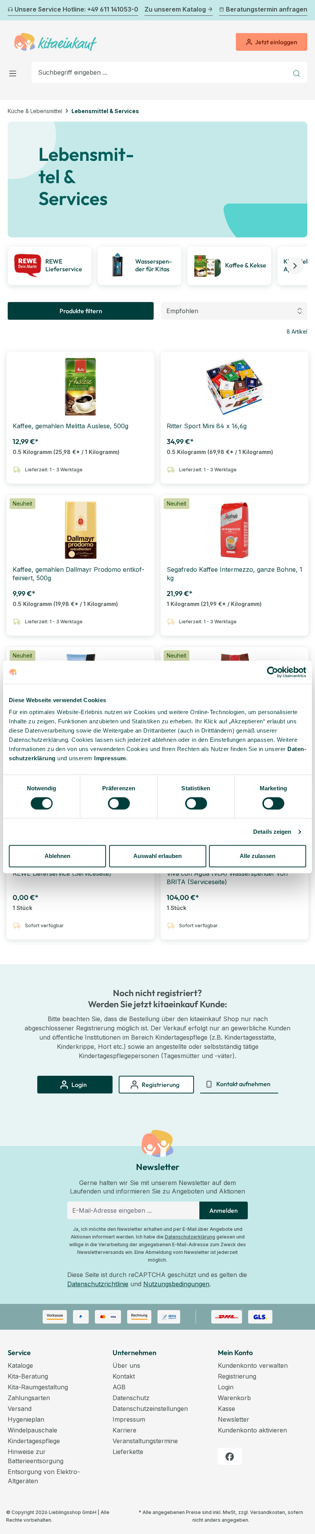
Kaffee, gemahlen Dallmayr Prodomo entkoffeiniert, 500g (78, 574)
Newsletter (233, 1419)
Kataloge (20, 1365)
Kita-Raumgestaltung (38, 1387)
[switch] (119, 803)
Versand (20, 1408)
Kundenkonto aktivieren (252, 1430)
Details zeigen (272, 831)
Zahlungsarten (29, 1398)
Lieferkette (128, 1452)
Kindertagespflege (34, 1441)
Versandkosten (267, 1512)
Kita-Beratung (28, 1376)
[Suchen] (297, 72)
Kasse (226, 1408)
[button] (295, 265)
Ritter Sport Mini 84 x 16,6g (207, 426)
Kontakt (124, 1376)
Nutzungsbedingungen (176, 1284)
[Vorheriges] (12, 10)
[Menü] (15, 72)
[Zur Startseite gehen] (55, 42)
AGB (119, 1387)
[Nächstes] (302, 10)
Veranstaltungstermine (145, 1441)
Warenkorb (234, 1398)
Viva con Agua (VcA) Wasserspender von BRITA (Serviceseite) (227, 878)
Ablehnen (57, 856)
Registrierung (237, 1376)
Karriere (124, 1430)
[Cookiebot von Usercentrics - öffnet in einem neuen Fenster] (272, 672)
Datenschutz (131, 1398)
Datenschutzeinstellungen (150, 1408)
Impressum (110, 758)
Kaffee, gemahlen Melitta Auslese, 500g (70, 426)
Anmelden (223, 1210)
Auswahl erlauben (157, 856)
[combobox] (160, 72)
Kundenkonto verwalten (253, 1365)
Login (226, 1387)
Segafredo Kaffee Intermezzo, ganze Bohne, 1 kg (234, 574)
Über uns (126, 1365)
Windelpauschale (32, 1430)
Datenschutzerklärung (190, 1237)
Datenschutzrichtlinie (97, 1284)
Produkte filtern (81, 311)
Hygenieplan (26, 1419)
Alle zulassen (257, 856)
